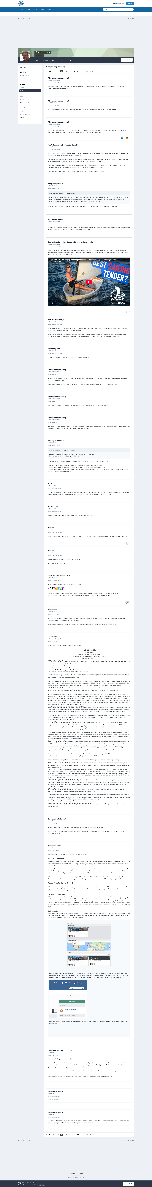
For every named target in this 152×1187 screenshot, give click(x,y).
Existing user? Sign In (117, 3)
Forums (28, 9)
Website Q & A (53, 322)
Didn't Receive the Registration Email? (63, 145)
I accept (129, 1183)
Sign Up (130, 3)
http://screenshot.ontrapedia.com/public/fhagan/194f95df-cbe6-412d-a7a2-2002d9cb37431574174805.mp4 (79, 595)
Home (21, 9)
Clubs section (90, 973)
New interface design (56, 320)
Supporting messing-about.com (60, 1050)
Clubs (42, 9)
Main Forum (52, 147)
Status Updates (123, 9)
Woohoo (51, 528)
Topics (22, 87)
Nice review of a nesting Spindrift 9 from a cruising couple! (70, 242)
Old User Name (53, 484)
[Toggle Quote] (50, 193)
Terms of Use (41, 1184)
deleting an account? (56, 440)
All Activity (23, 67)
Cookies (81, 1173)
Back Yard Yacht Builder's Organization (93, 656)
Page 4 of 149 (89, 71)
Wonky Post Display (55, 1091)
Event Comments (25, 102)
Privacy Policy (73, 1173)
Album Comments (25, 121)
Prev (50, 71)
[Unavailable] (88, 944)
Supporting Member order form (108, 1021)
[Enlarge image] (56, 588)
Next (78, 71)
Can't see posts (54, 349)
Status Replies (24, 79)
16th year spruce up (55, 184)
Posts (21, 90)
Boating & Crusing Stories (56, 639)
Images (22, 111)
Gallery (49, 9)
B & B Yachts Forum (54, 80)
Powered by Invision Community (76, 1177)
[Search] (132, 9)
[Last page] (82, 71)
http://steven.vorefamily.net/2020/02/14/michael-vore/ (65, 456)
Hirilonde (69, 193)
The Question (53, 637)
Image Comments (25, 114)
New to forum (53, 610)
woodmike (69, 450)
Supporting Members (63, 1059)
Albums (22, 117)
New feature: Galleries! (57, 819)
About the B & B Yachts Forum (59, 576)
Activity (35, 9)
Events (22, 99)
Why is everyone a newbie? (58, 78)
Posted (53, 83)
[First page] (46, 71)
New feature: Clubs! (55, 846)
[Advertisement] (50, 34)
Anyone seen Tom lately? (57, 370)
